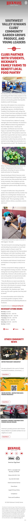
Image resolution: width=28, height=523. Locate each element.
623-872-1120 (16, 475)
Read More (5, 374)
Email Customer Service (14, 482)
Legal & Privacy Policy (14, 490)
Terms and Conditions (14, 497)
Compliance (14, 493)
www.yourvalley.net (17, 306)
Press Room (14, 486)
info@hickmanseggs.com (18, 517)
